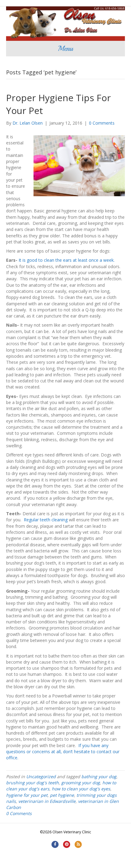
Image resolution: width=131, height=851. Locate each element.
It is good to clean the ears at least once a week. (67, 260)
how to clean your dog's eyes (81, 789)
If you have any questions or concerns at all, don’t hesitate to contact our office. (62, 752)
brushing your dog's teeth (32, 782)
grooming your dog (80, 782)
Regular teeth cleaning (46, 520)
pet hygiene (62, 795)
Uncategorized (41, 776)
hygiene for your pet (27, 795)
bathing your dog (98, 776)
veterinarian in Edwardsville (47, 801)
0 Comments (102, 123)
